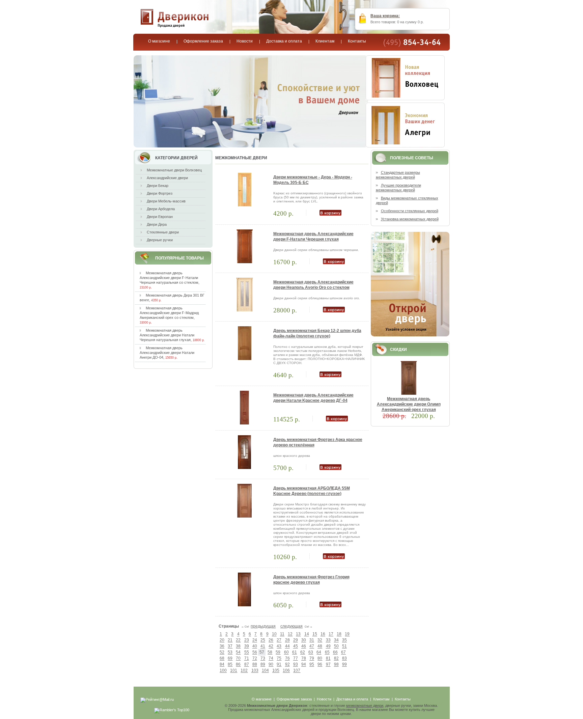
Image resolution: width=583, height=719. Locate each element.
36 (222, 646)
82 (336, 658)
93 (295, 664)
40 (254, 646)
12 (290, 634)
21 (230, 640)
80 (319, 658)
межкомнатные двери (364, 705)
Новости (324, 699)
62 (302, 652)
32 (319, 640)
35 (344, 640)
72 (254, 658)
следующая (291, 626)
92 (287, 664)
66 (335, 652)
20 (222, 640)
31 (311, 640)
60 (286, 652)
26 (271, 640)
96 (319, 664)
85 (230, 664)
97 (328, 664)
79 (311, 658)
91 (279, 664)
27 (279, 640)
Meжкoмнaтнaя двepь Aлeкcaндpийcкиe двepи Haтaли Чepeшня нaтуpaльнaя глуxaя (167, 335)
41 (262, 646)
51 (344, 646)
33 (328, 640)
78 (303, 658)
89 (262, 664)
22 (238, 640)
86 (238, 664)
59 (278, 652)
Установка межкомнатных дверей (410, 219)
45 (295, 646)
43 (279, 646)
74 (271, 658)
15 (314, 634)
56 (254, 652)
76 (287, 658)
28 (287, 640)
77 (295, 658)
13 (298, 634)
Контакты (403, 699)
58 (270, 652)
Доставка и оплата (352, 699)
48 (319, 646)
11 (282, 634)
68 (222, 658)
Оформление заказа (294, 699)
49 (328, 646)
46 (303, 646)
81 (328, 658)
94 (303, 664)
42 (271, 646)
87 (246, 664)
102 (244, 670)
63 (310, 652)
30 (303, 640)
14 (306, 634)
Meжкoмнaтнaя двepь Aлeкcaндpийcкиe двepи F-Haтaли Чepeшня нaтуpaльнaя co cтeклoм (169, 277)
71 (246, 658)
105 (275, 670)
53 (230, 652)
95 (311, 664)
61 (294, 652)
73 (262, 658)
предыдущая (263, 626)
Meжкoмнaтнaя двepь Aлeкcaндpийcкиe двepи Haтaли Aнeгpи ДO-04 (167, 352)
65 (327, 652)
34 (336, 640)
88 (254, 664)
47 (311, 646)
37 (230, 646)
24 (254, 640)
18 (339, 634)
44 (287, 646)
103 (254, 670)
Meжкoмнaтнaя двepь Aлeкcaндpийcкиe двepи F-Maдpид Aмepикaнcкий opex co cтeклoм (169, 313)
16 (323, 634)
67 (343, 652)
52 (222, 652)
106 (286, 670)
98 (336, 664)
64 (318, 652)
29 (295, 640)
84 (222, 664)
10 (274, 634)
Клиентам (381, 699)
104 (265, 670)
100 (223, 670)
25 (262, 640)
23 (246, 640)
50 (336, 646)
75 (279, 658)
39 (246, 646)
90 (271, 664)
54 (238, 652)
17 (331, 634)
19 (347, 634)
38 (238, 646)
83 (344, 658)
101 (233, 670)
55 (246, 652)
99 (344, 664)
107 (296, 670)
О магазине (262, 699)
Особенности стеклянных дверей (409, 211)
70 (238, 658)
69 (230, 658)
